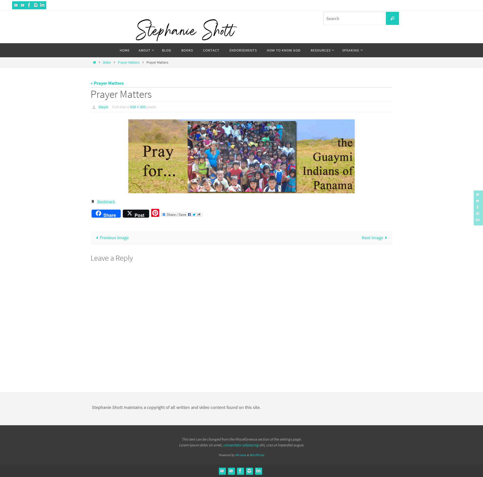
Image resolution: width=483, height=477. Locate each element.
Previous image (114, 238)
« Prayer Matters (107, 83)
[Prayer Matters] (241, 156)
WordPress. (257, 455)
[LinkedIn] (42, 5)
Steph (103, 106)
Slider (107, 62)
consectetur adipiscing (241, 445)
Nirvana (240, 455)
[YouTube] (16, 5)
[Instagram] (36, 5)
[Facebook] (29, 5)
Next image (372, 238)
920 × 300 (138, 106)
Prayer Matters (129, 62)
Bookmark (106, 201)
